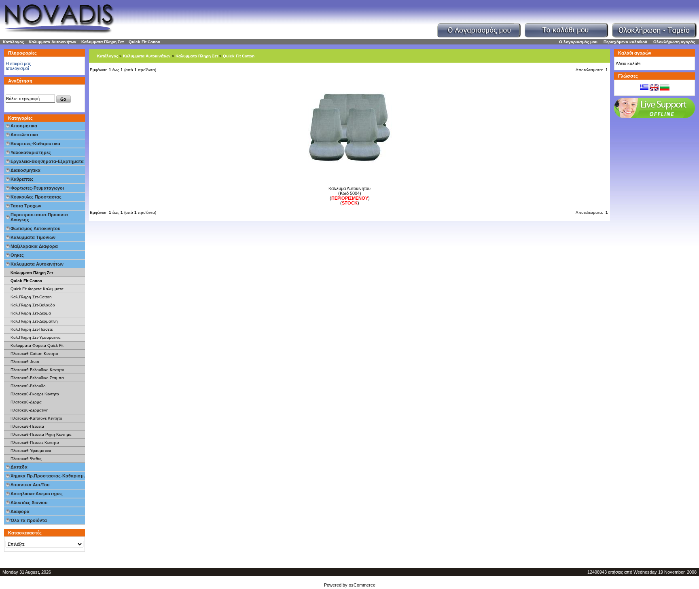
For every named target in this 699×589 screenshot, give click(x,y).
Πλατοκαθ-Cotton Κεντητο (34, 353)
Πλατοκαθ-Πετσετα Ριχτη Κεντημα (41, 434)
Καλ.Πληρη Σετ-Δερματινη (34, 321)
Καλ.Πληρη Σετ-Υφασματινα (36, 337)
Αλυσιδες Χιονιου (29, 502)
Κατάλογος (13, 42)
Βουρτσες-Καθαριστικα (35, 143)
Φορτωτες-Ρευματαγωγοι (37, 188)
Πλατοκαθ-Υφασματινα (31, 450)
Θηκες (17, 255)
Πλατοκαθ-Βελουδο (28, 386)
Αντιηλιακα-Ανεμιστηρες (37, 493)
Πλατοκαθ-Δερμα (26, 402)
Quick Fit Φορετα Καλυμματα (37, 289)
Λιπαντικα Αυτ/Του (30, 484)
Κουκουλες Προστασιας (36, 196)
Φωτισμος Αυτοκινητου (35, 228)
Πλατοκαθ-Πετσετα (27, 426)
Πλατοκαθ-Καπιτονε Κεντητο (36, 418)
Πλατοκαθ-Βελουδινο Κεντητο (37, 369)
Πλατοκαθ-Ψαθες (26, 458)
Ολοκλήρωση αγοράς (674, 42)
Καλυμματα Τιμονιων (33, 237)
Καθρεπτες (22, 179)
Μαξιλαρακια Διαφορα (34, 246)
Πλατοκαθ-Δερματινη (30, 410)
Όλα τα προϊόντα (29, 520)
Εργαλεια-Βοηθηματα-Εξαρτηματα (47, 161)
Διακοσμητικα (25, 170)
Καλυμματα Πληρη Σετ (102, 42)
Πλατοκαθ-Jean (25, 361)
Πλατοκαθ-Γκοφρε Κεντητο (35, 394)
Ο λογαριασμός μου (578, 42)
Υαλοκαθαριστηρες (31, 152)
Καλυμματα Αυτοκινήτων (52, 42)
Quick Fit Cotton (144, 42)
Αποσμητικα (24, 125)
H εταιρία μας (18, 63)
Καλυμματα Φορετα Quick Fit (37, 345)
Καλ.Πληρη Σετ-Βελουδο (33, 305)
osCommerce (362, 585)
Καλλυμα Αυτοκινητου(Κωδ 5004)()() (349, 195)
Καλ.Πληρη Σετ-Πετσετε (32, 329)
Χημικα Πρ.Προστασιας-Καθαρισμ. (48, 475)
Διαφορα (20, 511)
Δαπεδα (19, 466)
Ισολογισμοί (17, 68)
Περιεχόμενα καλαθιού (625, 42)
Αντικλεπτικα (24, 134)
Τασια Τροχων (26, 205)
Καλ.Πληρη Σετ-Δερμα (31, 313)
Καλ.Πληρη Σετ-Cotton (31, 297)
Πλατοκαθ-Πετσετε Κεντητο (35, 442)
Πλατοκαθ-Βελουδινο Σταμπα (37, 378)
